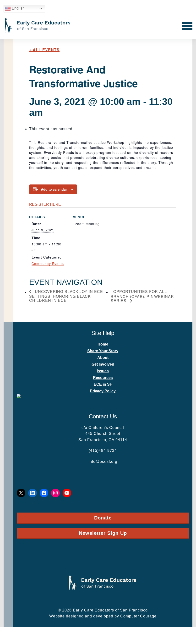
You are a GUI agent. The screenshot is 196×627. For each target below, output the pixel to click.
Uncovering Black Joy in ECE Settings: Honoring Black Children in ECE (66, 296)
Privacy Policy (103, 391)
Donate (103, 517)
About (103, 358)
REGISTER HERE (45, 204)
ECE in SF (103, 384)
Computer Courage (138, 616)
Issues (103, 371)
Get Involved (103, 364)
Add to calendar (54, 189)
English (18, 8)
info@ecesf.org (102, 461)
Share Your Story (102, 351)
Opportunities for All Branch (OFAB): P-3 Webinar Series (142, 296)
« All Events (44, 49)
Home (103, 344)
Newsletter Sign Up (103, 533)
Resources (103, 378)
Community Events (48, 263)
